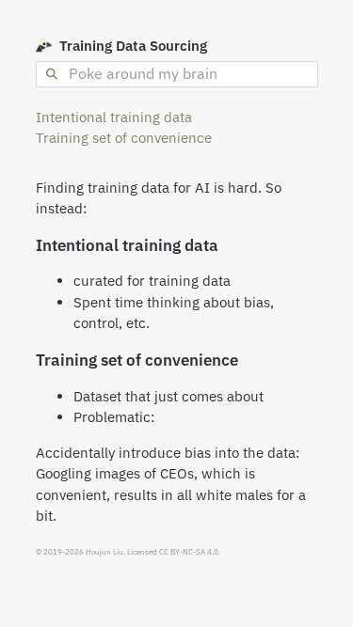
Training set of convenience (124, 138)
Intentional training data (114, 117)
